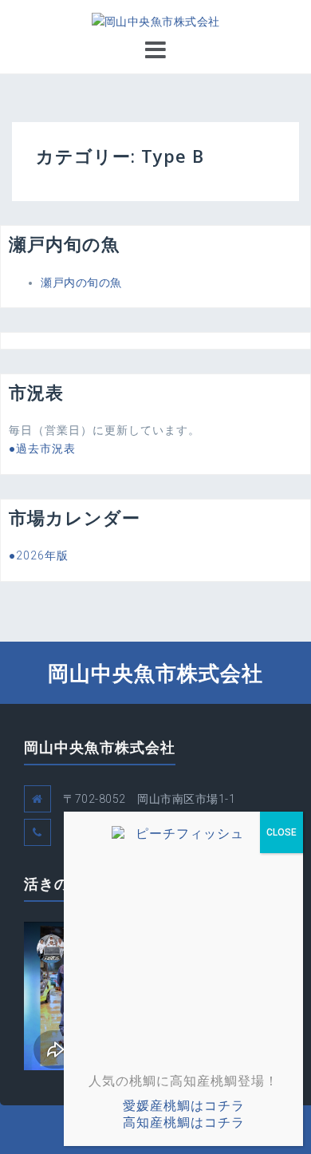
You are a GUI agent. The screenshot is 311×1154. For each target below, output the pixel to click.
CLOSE (281, 832)
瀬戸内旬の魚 (64, 243)
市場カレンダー (74, 517)
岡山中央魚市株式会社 (155, 672)
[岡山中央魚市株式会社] (156, 20)
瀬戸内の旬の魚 (81, 282)
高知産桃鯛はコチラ (184, 1122)
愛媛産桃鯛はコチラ (184, 1105)
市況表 (36, 392)
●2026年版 (39, 555)
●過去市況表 (42, 448)
